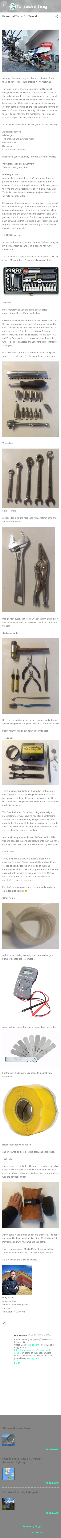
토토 (34, 1355)
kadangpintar (33, 1358)
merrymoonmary (37, 1532)
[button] (57, 17)
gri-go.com (33, 1345)
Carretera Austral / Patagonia (20, 1492)
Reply (17, 1363)
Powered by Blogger (32, 1526)
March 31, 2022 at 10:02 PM (39, 1335)
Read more (52, 1449)
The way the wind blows (16, 1428)
